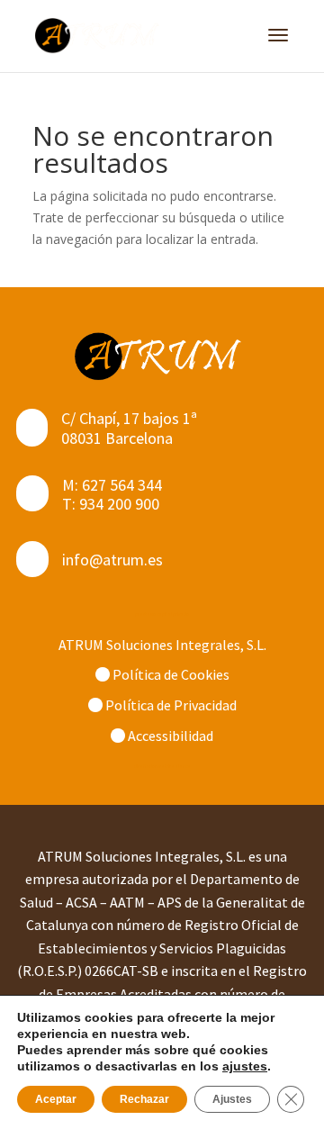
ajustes (244, 1066)
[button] (278, 47)
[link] (100, 35)
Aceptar (55, 1099)
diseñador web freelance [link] (162, 766)
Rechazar (144, 1099)
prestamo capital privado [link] (162, 614)
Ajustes (232, 1099)
